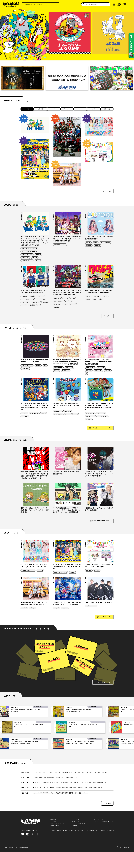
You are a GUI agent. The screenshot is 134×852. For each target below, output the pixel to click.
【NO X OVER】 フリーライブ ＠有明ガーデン (99, 602)
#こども (43, 413)
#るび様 (88, 242)
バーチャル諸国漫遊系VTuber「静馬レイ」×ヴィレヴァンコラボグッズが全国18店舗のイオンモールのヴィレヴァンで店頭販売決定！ (67, 510)
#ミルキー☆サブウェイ (60, 244)
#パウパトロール (34, 413)
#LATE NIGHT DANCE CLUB (29, 248)
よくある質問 (102, 830)
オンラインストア (99, 819)
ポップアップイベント (67, 109)
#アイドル (88, 570)
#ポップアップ (69, 367)
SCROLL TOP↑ (123, 847)
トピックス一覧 (106, 191)
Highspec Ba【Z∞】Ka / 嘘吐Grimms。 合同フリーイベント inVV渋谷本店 (99, 566)
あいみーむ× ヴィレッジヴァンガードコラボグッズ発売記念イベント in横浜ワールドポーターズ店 (67, 567)
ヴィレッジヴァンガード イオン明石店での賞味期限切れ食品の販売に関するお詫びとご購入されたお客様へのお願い (68, 788)
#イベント (24, 413)
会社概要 (71, 830)
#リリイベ (40, 570)
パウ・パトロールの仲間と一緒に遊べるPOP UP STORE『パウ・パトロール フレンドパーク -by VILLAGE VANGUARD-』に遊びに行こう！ (35, 407)
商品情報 (40, 109)
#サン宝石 (88, 370)
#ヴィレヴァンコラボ (27, 254)
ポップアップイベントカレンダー (101, 428)
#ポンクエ (69, 301)
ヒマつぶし (94, 109)
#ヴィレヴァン (25, 257)
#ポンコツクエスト (59, 301)
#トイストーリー (90, 416)
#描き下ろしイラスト (27, 260)
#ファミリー (25, 416)
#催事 (100, 299)
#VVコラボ (38, 254)
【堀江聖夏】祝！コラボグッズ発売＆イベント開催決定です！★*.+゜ (67, 473)
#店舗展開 (24, 296)
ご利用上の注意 (79, 830)
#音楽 (73, 298)
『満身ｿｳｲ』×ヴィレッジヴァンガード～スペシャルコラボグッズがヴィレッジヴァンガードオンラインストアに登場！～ (99, 474)
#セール (105, 296)
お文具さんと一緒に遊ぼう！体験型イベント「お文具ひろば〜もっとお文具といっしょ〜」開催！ (67, 406)
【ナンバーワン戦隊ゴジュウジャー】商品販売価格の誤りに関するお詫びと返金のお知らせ (60, 793)
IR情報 (65, 830)
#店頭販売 (88, 245)
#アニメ (24, 305)
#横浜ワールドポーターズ (28, 570)
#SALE (88, 299)
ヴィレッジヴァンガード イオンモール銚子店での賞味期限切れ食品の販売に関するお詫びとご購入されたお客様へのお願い (70, 772)
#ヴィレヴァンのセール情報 (93, 296)
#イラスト (38, 260)
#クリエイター (25, 368)
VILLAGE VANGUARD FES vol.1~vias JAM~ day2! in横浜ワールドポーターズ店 (34, 566)
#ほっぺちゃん (98, 370)
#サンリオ (56, 370)
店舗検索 (74, 826)
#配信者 (95, 242)
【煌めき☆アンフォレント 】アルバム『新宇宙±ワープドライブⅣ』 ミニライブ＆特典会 (67, 603)
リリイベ (53, 109)
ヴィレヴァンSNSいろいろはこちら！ (44, 4)
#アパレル (34, 257)
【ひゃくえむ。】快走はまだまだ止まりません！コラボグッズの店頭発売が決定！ (34, 292)
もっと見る (107, 316)
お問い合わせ (110, 830)
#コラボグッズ (25, 302)
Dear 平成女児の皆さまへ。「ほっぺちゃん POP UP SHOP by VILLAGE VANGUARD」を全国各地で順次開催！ (98, 362)
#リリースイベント (91, 606)
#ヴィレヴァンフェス (27, 365)
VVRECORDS (80, 109)
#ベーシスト (65, 298)
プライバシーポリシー (91, 830)
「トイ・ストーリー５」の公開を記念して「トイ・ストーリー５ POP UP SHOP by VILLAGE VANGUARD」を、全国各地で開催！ (99, 407)
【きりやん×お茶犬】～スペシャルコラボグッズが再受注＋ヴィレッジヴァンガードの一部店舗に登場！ (35, 510)
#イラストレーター (105, 242)
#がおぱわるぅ (66, 370)
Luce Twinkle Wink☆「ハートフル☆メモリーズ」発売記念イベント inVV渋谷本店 (34, 603)
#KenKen (56, 298)
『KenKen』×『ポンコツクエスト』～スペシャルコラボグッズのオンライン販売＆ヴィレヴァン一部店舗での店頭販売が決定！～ (67, 293)
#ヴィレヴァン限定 (40, 299)
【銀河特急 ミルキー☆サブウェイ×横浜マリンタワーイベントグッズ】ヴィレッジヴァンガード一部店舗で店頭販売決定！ (67, 239)
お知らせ (52, 830)
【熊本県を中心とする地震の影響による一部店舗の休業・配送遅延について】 (56, 777)
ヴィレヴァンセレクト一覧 (103, 682)
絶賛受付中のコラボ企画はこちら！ (100, 521)
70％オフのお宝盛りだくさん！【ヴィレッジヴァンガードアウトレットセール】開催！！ (98, 292)
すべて (27, 109)
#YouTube (57, 304)
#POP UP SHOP (58, 367)
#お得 (94, 299)
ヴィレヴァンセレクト (78, 824)
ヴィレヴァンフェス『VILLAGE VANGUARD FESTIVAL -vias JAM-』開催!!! (34, 361)
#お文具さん (67, 411)
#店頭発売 (45, 302)
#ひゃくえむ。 (36, 302)
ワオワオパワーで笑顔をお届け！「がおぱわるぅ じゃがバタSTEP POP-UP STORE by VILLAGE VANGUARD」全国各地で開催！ (67, 362)
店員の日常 (107, 109)
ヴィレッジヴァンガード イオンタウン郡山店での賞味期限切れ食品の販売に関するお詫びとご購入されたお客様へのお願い (70, 783)
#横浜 (44, 365)
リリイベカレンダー (105, 617)
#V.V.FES (37, 365)
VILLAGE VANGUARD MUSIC (103, 821)
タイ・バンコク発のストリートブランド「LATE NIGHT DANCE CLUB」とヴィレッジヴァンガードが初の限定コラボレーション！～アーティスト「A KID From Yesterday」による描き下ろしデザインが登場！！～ (35, 241)
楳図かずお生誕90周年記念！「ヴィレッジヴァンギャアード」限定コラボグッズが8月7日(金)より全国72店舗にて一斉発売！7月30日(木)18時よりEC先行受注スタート (34, 475)
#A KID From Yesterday (28, 251)
